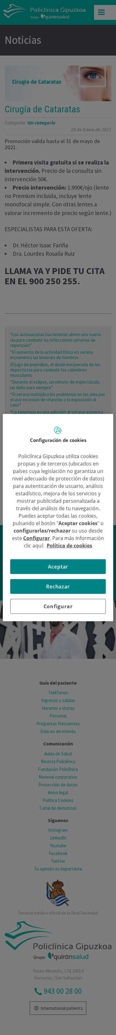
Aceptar (58, 566)
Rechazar (58, 586)
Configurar (58, 606)
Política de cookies (69, 545)
